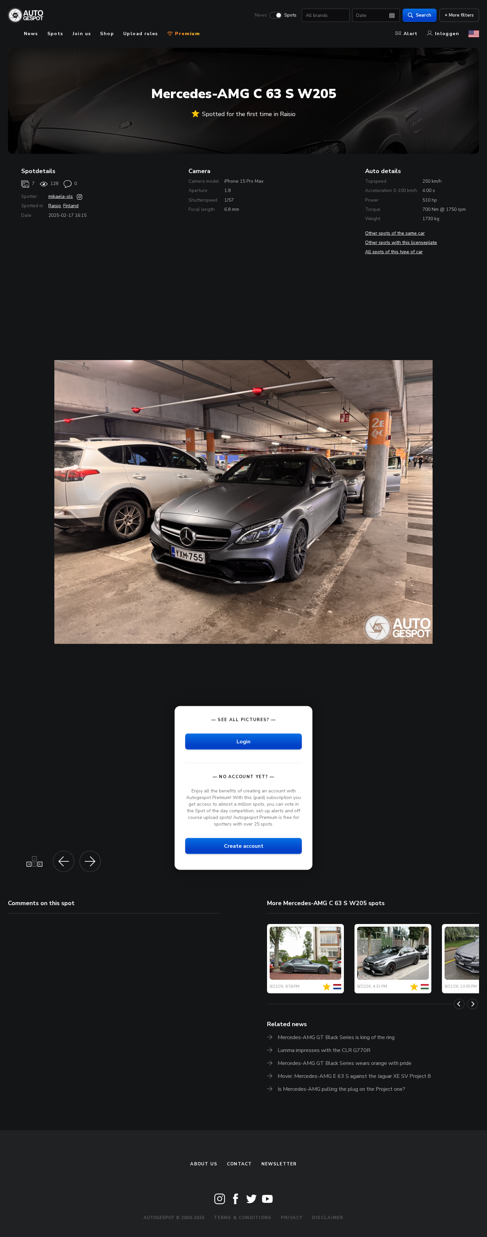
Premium (186, 34)
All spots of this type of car (394, 252)
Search (423, 15)
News (261, 15)
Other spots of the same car (395, 233)
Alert (411, 34)
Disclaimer (328, 1218)
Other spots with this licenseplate (401, 242)
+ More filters (459, 15)
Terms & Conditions (242, 1218)
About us (203, 1164)
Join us (82, 34)
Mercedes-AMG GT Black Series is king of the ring (336, 1037)
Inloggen (447, 34)
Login (243, 741)
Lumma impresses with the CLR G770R (324, 1050)
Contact (239, 1164)
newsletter (279, 1164)
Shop (107, 34)
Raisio (54, 206)
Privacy (292, 1218)
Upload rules (140, 34)
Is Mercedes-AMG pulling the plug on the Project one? (341, 1089)
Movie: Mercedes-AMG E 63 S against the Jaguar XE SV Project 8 (354, 1076)
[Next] (472, 1004)
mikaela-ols (60, 196)
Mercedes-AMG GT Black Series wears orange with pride (344, 1063)
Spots (290, 15)
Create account (243, 846)
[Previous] (459, 1004)
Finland (71, 206)
